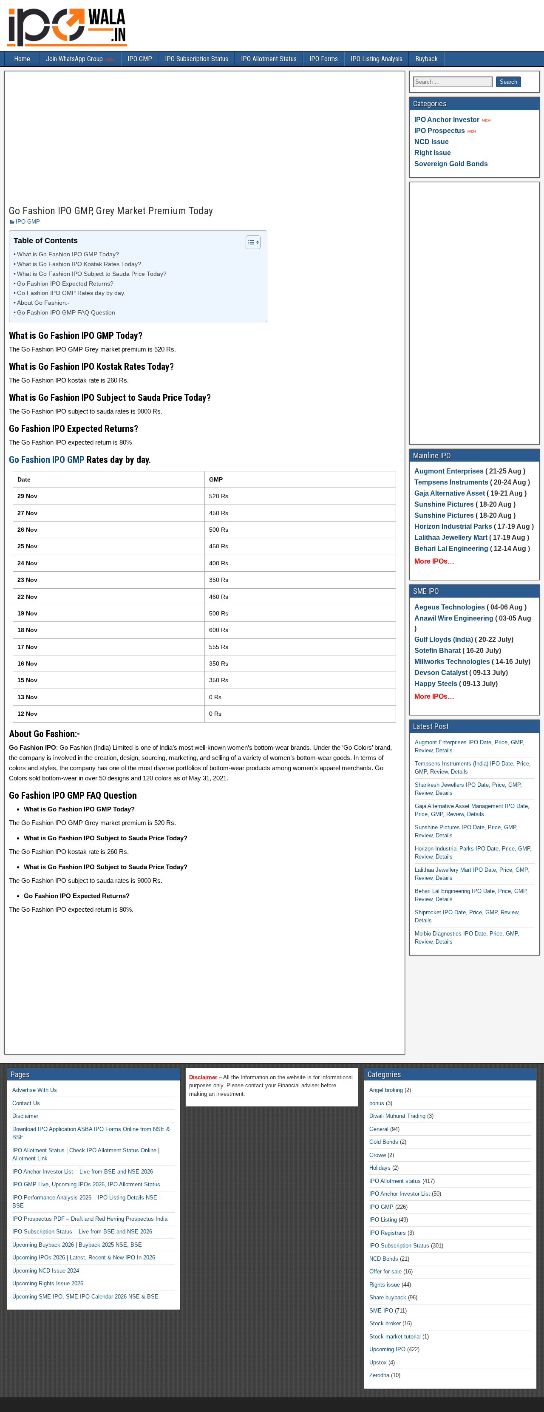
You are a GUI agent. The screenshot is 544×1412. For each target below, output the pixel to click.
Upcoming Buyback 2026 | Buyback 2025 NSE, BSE (77, 1245)
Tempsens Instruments (451, 482)
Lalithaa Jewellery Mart (450, 537)
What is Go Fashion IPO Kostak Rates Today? (79, 264)
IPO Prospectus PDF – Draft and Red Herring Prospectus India (89, 1219)
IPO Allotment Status (269, 59)
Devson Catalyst (441, 672)
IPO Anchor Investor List (399, 1194)
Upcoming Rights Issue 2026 (47, 1283)
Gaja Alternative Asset (449, 493)
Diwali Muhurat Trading (397, 1116)
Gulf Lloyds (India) (444, 639)
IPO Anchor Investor (446, 119)
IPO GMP (140, 59)
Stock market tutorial (395, 1336)
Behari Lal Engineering (451, 548)
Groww (377, 1155)
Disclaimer (25, 1116)
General (378, 1129)
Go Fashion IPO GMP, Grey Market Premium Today (111, 211)
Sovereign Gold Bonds (451, 163)
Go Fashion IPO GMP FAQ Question (66, 312)
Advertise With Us (34, 1090)
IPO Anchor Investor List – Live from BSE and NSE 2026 (82, 1171)
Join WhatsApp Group (75, 59)
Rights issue (384, 1285)
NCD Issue (431, 141)
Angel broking (386, 1090)
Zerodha (379, 1375)
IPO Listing (383, 1219)
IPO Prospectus (439, 130)
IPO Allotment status (395, 1181)
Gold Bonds (383, 1142)
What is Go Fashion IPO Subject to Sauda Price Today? (92, 274)
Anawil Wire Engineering (453, 618)
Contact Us (26, 1103)
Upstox (378, 1362)
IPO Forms (323, 59)
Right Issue (432, 152)
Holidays (380, 1168)
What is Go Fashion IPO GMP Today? (68, 254)
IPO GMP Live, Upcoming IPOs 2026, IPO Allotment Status (86, 1184)
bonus (376, 1103)
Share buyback (387, 1297)
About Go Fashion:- (43, 303)
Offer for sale (385, 1271)
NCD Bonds (383, 1259)
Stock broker (385, 1323)
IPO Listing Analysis (376, 59)
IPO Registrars (387, 1233)
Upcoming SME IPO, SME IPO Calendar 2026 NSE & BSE (85, 1296)
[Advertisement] (204, 138)
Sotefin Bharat (437, 650)
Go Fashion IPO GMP (47, 459)
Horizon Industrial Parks (453, 526)
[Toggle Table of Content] (248, 242)
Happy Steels (435, 683)
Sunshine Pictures (444, 504)
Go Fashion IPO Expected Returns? (65, 284)
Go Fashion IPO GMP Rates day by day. (71, 293)
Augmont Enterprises (449, 471)
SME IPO (381, 1310)
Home (22, 59)
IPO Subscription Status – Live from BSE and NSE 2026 (82, 1231)
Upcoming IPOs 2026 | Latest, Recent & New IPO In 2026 (83, 1257)
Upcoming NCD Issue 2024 (45, 1270)
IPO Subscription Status (196, 59)
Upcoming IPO (387, 1349)
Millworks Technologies (452, 661)
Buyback (426, 59)
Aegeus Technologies (449, 607)
